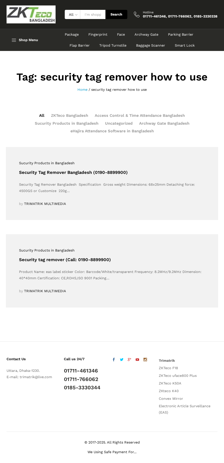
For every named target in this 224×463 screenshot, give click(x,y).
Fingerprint (97, 34)
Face (121, 34)
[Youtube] (137, 360)
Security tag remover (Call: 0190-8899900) (65, 259)
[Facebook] (114, 360)
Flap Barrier (80, 45)
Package (72, 34)
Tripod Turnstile (112, 45)
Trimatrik (167, 360)
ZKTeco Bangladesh (69, 115)
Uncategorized (119, 123)
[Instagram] (145, 360)
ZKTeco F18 (168, 368)
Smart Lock (185, 45)
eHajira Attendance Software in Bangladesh (112, 131)
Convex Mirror (171, 399)
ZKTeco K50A (170, 383)
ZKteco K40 (169, 391)
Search (116, 14)
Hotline (148, 12)
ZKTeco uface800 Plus (178, 376)
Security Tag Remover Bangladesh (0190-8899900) (73, 172)
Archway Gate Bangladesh (164, 123)
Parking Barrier (180, 34)
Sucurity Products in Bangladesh (66, 123)
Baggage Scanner (150, 45)
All (41, 115)
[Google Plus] (129, 360)
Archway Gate (146, 34)
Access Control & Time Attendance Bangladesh (140, 115)
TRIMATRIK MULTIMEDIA (45, 204)
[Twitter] (122, 360)
